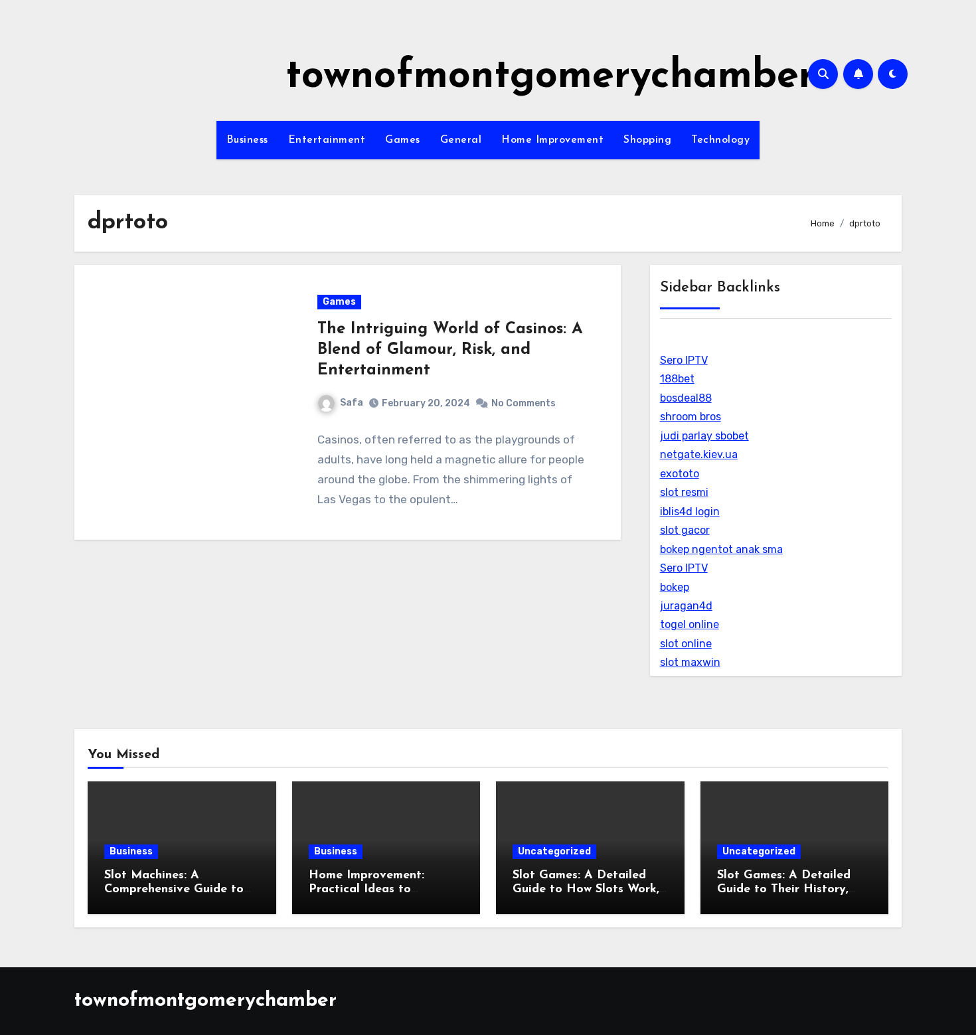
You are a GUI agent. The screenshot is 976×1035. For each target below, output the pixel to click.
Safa (351, 402)
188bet (677, 378)
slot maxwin (690, 662)
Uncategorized (554, 851)
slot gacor (685, 530)
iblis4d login (690, 511)
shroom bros (690, 416)
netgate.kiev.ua (699, 454)
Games (402, 140)
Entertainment (327, 140)
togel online (689, 624)
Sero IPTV (684, 360)
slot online (686, 643)
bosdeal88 (686, 398)
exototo (679, 473)
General (461, 140)
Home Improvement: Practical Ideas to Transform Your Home (371, 890)
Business (247, 140)
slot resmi (684, 492)
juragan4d (686, 605)
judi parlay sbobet (704, 436)
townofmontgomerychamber (550, 77)
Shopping (647, 140)
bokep (674, 587)
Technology (720, 140)
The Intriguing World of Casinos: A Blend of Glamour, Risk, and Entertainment (450, 349)
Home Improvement (552, 140)
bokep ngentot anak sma (721, 549)
